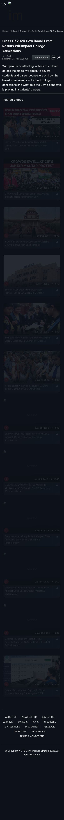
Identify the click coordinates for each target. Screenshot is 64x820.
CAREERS (23, 721)
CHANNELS (50, 721)
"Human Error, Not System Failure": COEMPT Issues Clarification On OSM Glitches (26, 387)
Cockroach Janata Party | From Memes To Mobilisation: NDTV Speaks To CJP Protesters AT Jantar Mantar (27, 488)
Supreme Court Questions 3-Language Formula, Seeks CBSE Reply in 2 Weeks (24, 291)
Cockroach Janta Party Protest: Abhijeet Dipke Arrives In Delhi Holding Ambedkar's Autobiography (27, 539)
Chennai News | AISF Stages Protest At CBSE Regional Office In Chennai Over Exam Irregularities (27, 437)
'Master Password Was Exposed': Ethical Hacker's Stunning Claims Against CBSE (25, 692)
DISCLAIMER (31, 726)
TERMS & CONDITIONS (32, 736)
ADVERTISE (48, 717)
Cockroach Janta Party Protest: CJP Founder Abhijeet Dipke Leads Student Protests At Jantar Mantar (27, 590)
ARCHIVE (8, 721)
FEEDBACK (49, 726)
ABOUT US (10, 717)
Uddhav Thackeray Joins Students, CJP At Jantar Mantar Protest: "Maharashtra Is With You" (26, 145)
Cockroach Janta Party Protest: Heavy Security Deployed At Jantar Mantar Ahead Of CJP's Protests (27, 642)
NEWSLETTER (29, 717)
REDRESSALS (39, 731)
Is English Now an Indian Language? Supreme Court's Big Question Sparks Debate (27, 243)
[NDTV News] (15, 13)
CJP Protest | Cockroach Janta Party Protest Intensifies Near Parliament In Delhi (26, 195)
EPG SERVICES (12, 726)
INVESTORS (20, 731)
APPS (36, 721)
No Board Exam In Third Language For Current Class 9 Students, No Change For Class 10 (27, 339)
